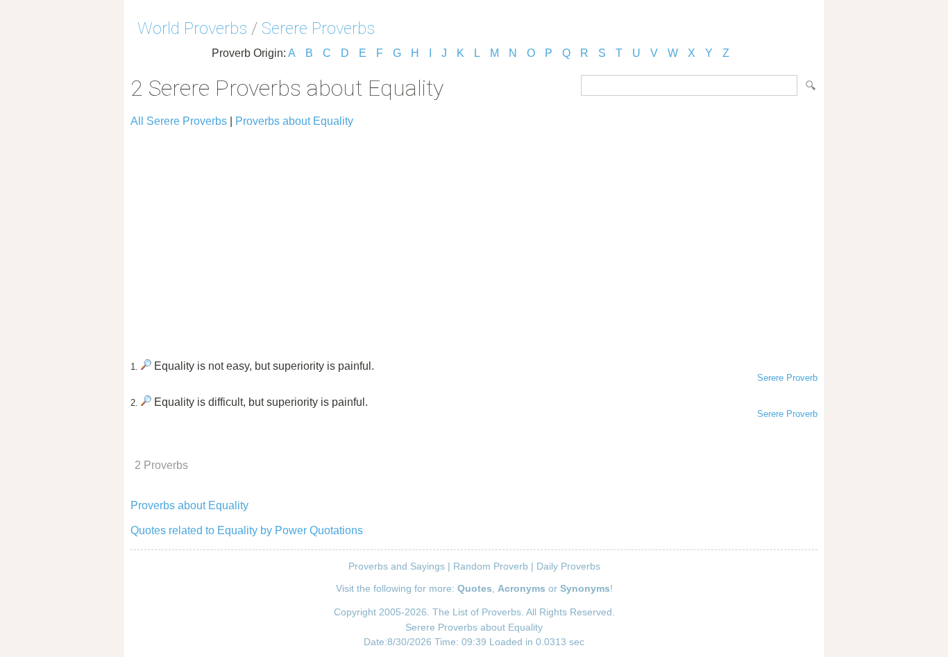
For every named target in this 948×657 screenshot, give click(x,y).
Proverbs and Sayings (396, 566)
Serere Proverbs (318, 28)
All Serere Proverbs (178, 121)
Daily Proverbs (568, 566)
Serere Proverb (787, 378)
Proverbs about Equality (294, 121)
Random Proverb (490, 566)
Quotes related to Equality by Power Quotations (246, 530)
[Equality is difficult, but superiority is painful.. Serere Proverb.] (146, 402)
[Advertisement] (474, 237)
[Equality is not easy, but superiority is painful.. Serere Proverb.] (146, 366)
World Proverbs (192, 28)
